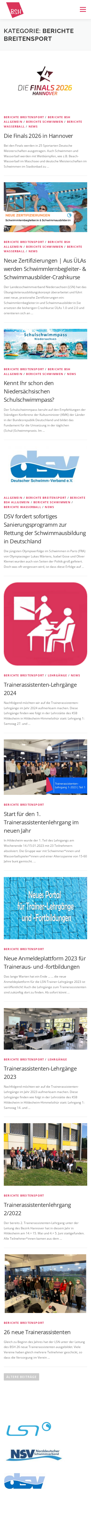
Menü (82, 9)
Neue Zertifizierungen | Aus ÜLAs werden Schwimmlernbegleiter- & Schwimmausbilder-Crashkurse (45, 269)
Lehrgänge (57, 675)
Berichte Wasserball (22, 507)
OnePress (34, 1522)
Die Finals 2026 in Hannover (38, 135)
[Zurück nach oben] (46, 1504)
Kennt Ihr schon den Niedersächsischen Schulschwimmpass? (29, 391)
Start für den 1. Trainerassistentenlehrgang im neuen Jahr (41, 822)
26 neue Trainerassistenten (37, 1332)
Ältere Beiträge (21, 1377)
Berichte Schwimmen (44, 121)
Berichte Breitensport (24, 117)
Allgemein (13, 497)
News (33, 126)
